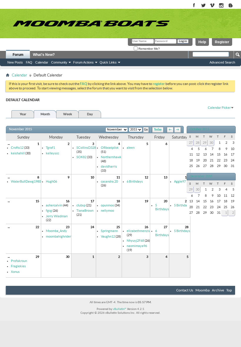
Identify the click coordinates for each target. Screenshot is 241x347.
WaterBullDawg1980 (26, 181)
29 (37, 256)
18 (118, 201)
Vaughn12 (108, 236)
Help (202, 42)
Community (59, 62)
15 (37, 201)
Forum (18, 55)
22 (37, 227)
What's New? (44, 55)
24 (92, 227)
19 (146, 201)
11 (118, 177)
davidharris (109, 166)
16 (67, 201)
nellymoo (107, 210)
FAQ (29, 62)
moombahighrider (58, 236)
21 (186, 201)
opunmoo (107, 205)
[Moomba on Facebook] (194, 5)
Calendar (41, 62)
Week (67, 114)
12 (146, 177)
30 (67, 256)
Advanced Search (222, 62)
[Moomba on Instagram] (221, 5)
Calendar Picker (219, 107)
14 (186, 177)
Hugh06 (51, 181)
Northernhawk (111, 157)
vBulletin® (119, 309)
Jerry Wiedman (57, 216)
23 (67, 227)
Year (23, 114)
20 (165, 201)
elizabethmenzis (138, 231)
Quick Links (108, 62)
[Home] (91, 23)
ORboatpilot (109, 147)
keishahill (18, 153)
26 (146, 227)
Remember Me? (149, 48)
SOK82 (81, 157)
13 (165, 177)
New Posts (15, 62)
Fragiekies (18, 266)
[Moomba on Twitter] (203, 5)
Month (45, 114)
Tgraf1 (50, 147)
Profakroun (19, 261)
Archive (218, 290)
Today (158, 129)
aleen (131, 147)
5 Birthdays (162, 207)
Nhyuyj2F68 (135, 240)
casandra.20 (109, 181)
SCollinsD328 (86, 147)
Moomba (202, 290)
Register (222, 42)
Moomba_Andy (56, 231)
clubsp (81, 205)
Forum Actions (83, 62)
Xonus (15, 271)
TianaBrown (84, 210)
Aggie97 (180, 181)
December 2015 (201, 176)
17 (92, 201)
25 (118, 227)
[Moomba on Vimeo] (212, 5)
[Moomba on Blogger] (233, 5)
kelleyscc (52, 153)
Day (90, 114)
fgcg (49, 210)
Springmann (109, 231)
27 (165, 227)
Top (229, 290)
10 (92, 177)
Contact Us (184, 290)
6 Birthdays (135, 181)
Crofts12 (17, 147)
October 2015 (199, 129)
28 (186, 227)
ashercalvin (54, 205)
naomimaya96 (137, 246)
